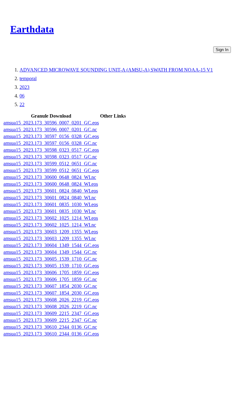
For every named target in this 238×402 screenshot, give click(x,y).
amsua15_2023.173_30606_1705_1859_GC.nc (50, 279)
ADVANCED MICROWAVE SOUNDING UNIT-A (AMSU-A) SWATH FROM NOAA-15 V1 (116, 69)
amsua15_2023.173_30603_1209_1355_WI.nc (49, 238)
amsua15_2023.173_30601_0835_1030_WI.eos (50, 204)
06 (22, 95)
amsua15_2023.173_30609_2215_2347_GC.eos (51, 313)
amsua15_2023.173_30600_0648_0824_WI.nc (49, 177)
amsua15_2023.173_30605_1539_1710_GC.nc (50, 259)
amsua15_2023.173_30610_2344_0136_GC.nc (50, 327)
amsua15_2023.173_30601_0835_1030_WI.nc (49, 211)
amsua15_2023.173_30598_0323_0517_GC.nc (50, 156)
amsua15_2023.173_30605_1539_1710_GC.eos (51, 265)
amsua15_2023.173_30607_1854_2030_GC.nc (50, 286)
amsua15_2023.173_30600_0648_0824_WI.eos (50, 184)
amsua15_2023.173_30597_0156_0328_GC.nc (50, 143)
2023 (24, 87)
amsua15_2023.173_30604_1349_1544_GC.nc (50, 252)
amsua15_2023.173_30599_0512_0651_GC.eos (51, 170)
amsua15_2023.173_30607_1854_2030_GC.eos (51, 293)
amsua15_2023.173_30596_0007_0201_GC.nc (50, 129)
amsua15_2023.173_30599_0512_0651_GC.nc (50, 163)
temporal (28, 78)
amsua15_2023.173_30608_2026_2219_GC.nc (50, 306)
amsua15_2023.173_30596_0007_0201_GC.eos (51, 122)
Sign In (222, 49)
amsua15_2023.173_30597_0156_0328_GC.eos (51, 136)
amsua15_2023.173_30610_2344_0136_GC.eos (51, 333)
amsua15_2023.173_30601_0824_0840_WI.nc (49, 197)
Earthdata (32, 29)
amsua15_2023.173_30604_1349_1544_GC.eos (51, 245)
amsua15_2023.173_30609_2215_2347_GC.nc (50, 320)
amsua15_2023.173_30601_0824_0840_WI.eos (50, 190)
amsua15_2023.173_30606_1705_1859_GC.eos (51, 272)
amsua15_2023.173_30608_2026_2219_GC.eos (51, 299)
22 (22, 104)
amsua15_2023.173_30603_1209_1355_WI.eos (50, 231)
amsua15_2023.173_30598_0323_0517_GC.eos (51, 150)
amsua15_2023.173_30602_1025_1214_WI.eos (50, 218)
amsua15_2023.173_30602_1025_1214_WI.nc (49, 224)
